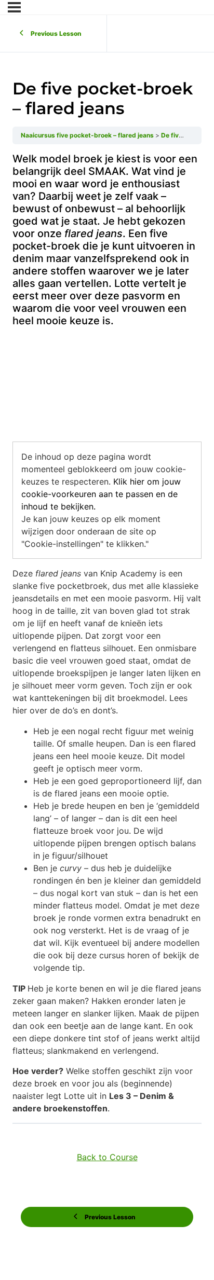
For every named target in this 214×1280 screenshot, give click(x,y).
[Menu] (14, 7)
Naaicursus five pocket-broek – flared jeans (88, 135)
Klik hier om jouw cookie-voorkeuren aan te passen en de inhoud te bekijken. (101, 494)
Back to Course (107, 1157)
